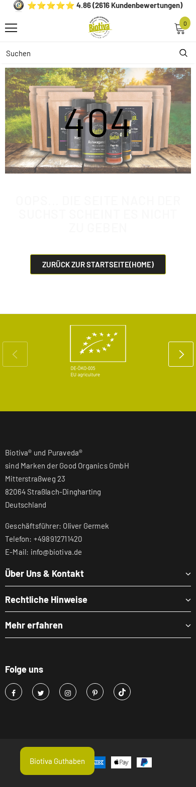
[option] (98, 351)
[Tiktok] (122, 691)
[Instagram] (67, 691)
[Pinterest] (95, 691)
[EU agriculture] (98, 351)
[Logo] (100, 27)
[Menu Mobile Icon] (11, 28)
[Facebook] (13, 691)
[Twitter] (40, 691)
